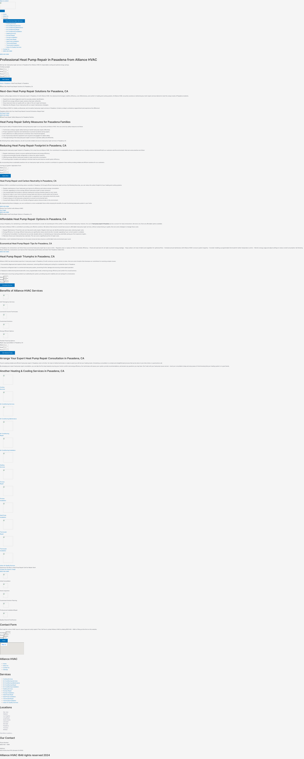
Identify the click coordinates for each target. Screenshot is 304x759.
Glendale (5, 724)
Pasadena (7, 83)
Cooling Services (11, 23)
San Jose (5, 712)
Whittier (5, 729)
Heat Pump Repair (11, 39)
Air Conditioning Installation (14, 31)
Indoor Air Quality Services (13, 47)
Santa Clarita (6, 720)
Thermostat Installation (12, 45)
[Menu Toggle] (2, 11)
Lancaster (6, 722)
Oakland (5, 714)
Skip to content (4, 1)
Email (1, 71)
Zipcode (2, 76)
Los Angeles (6, 716)
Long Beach (6, 718)
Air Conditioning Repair (12, 29)
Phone (2, 74)
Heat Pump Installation (12, 41)
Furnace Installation (11, 37)
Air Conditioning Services (13, 25)
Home (1, 83)
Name (2, 69)
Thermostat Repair (11, 43)
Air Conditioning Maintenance (14, 27)
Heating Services (11, 33)
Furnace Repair (10, 35)
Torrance (5, 727)
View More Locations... (6, 733)
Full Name (3, 632)
